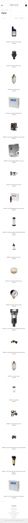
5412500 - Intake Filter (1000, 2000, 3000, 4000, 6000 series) (13, 233)
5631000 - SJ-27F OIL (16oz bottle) (13, 41)
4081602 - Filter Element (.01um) (14, 257)
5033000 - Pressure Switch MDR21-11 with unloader (13, 137)
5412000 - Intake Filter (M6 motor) (14, 65)
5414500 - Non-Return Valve (14, 89)
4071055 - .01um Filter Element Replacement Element (13, 328)
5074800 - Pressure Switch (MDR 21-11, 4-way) (14, 160)
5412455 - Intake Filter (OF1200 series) (13, 281)
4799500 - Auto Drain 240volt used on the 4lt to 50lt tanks (14, 447)
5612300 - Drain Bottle (13, 400)
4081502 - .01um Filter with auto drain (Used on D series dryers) (13, 472)
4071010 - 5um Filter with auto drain (13, 184)
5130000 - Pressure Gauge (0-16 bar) (14, 304)
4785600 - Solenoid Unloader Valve (13, 423)
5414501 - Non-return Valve (13, 376)
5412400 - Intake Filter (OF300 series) (14, 113)
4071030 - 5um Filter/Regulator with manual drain (13, 208)
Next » (6, 18)
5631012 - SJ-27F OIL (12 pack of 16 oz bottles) (14, 496)
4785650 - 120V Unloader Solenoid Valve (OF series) (14, 352)
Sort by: (16, 18)
